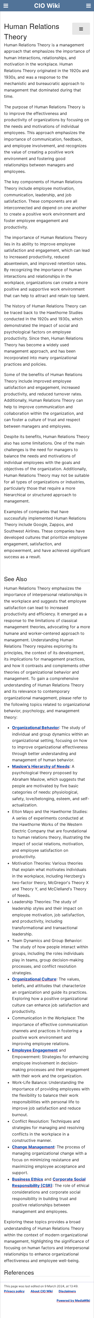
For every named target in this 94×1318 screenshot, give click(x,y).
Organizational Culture (34, 979)
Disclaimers (67, 1291)
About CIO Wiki (42, 1291)
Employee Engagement (35, 1050)
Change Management (33, 1146)
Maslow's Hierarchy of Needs (40, 766)
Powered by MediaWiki (73, 1300)
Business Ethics (27, 1179)
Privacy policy (14, 1291)
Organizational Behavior (35, 727)
